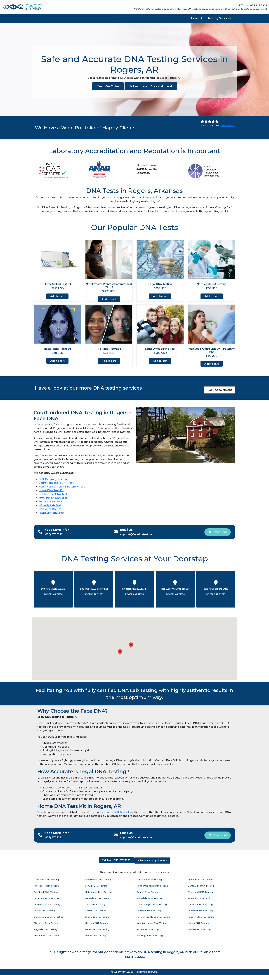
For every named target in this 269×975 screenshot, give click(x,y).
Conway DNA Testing (96, 886)
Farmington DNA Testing (149, 935)
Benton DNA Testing (147, 892)
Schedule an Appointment (150, 86)
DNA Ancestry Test (51, 509)
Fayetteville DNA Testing (98, 879)
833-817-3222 (134, 957)
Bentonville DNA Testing (201, 886)
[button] (120, 652)
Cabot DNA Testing (95, 904)
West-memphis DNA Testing (151, 904)
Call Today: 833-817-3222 (251, 5)
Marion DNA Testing (198, 923)
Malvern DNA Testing (147, 929)
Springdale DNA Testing (200, 879)
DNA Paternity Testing (53, 479)
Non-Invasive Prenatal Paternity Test (62, 486)
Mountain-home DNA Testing (151, 923)
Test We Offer (108, 86)
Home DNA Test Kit (51, 490)
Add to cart (57, 296)
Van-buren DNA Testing (200, 904)
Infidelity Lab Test (50, 505)
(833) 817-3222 (53, 534)
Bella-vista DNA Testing (97, 898)
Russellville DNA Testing (149, 898)
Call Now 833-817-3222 (116, 860)
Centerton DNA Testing (200, 910)
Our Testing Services (217, 18)
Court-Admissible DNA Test (56, 482)
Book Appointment (219, 389)
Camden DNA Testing (199, 929)
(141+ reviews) (227, 125)
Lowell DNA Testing (95, 935)
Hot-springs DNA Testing (98, 892)
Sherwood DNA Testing (200, 892)
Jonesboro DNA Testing (46, 886)
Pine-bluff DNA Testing (46, 892)
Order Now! (219, 532)
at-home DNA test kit (115, 812)
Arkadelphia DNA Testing (47, 935)
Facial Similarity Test (51, 512)
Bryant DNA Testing (95, 910)
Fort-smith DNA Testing (149, 879)
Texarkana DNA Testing (46, 898)
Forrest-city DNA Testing (201, 917)
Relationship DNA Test (53, 494)
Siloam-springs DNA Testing (48, 917)
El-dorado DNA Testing (97, 917)
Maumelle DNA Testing (148, 910)
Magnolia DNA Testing (45, 929)
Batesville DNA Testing (97, 929)
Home (194, 18)
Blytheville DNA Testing (46, 923)
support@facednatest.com (137, 534)
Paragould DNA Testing (200, 898)
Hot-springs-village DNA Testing (153, 917)
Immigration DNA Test (53, 497)
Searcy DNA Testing (44, 910)
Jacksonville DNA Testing (47, 904)
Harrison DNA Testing (96, 923)
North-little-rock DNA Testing (152, 886)
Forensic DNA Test (50, 501)
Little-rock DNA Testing (46, 879)
